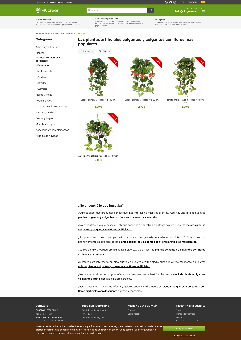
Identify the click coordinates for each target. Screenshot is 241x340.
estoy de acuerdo (184, 328)
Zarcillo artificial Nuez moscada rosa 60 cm (98, 156)
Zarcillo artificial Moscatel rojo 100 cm (98, 100)
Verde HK (39, 6)
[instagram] (175, 2)
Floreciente (43, 65)
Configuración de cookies (184, 335)
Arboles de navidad (47, 135)
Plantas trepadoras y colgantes (48, 59)
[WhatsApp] (166, 2)
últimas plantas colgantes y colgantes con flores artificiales (114, 266)
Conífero (42, 77)
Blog (182, 2)
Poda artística (44, 100)
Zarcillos (41, 83)
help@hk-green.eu (186, 11)
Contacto (192, 2)
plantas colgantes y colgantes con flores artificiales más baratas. (158, 241)
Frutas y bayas (44, 118)
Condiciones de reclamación (95, 310)
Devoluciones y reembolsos (188, 321)
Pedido (179, 317)
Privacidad (87, 314)
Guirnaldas (43, 88)
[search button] (150, 10)
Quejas (179, 310)
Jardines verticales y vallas (51, 106)
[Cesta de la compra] (203, 10)
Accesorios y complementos (52, 129)
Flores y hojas (44, 94)
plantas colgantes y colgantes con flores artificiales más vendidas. (118, 217)
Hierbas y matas (45, 112)
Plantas (40, 52)
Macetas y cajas (45, 124)
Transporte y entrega (185, 314)
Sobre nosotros (135, 314)
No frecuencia (44, 71)
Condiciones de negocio (93, 317)
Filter (105, 51)
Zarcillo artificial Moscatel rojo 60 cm (142, 100)
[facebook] (170, 2)
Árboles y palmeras (47, 47)
